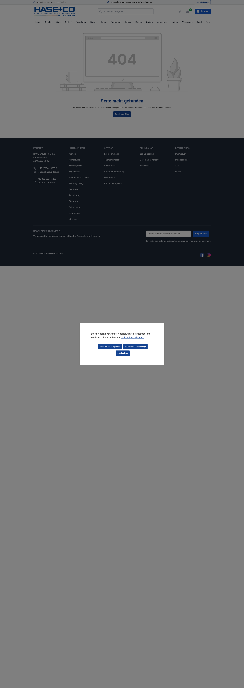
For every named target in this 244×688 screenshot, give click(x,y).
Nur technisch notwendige (135, 346)
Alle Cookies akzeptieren (110, 346)
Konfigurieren (122, 353)
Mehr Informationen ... (132, 337)
